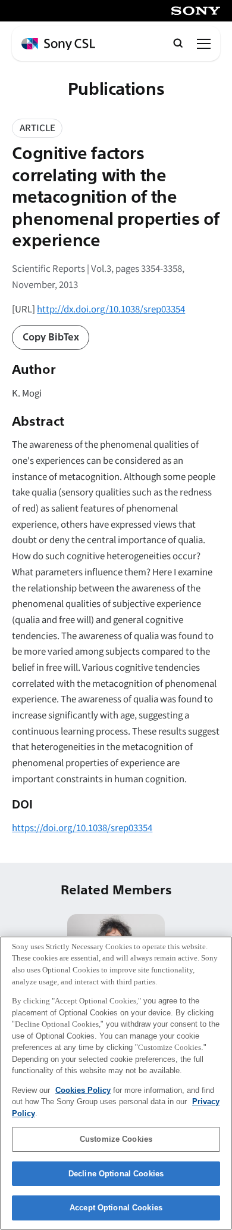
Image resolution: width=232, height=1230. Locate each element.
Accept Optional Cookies (116, 1207)
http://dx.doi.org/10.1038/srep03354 (111, 308)
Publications (116, 90)
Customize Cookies (116, 1139)
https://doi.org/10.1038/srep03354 (82, 827)
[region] (116, 1083)
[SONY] (195, 10)
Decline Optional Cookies (116, 1173)
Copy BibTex (51, 337)
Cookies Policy (83, 1090)
